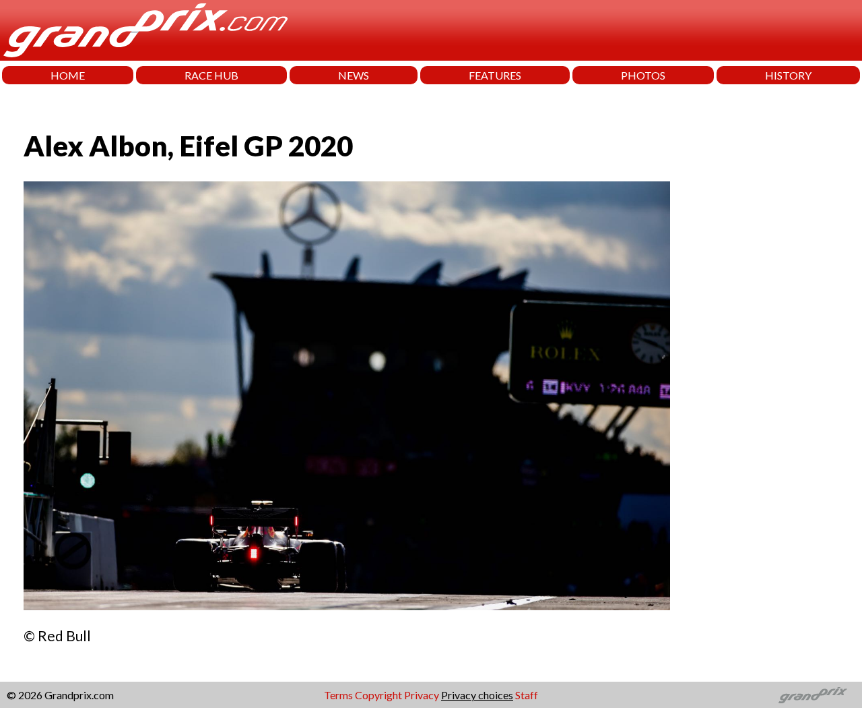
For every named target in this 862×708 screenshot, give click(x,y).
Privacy (421, 694)
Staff (526, 694)
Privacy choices (477, 694)
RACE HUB (211, 75)
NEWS (353, 75)
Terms (338, 694)
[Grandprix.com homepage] (813, 695)
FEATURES (495, 75)
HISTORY (788, 75)
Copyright (378, 694)
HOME (68, 75)
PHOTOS (643, 75)
